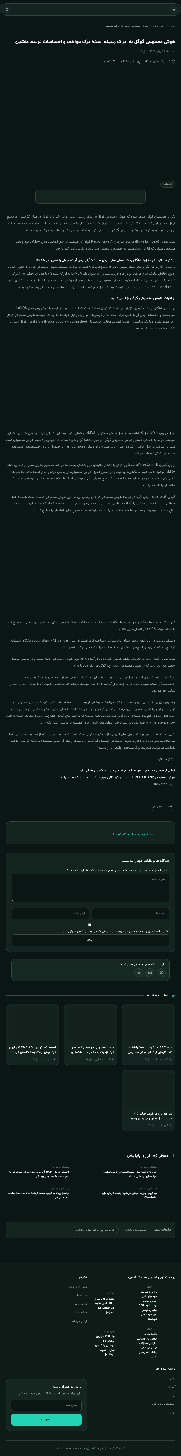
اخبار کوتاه (159, 26)
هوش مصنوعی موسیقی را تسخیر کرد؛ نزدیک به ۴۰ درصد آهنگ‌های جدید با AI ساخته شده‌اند (92, 1052)
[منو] (173, 9)
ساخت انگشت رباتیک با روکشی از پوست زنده (102, 702)
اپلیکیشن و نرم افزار (163, 1404)
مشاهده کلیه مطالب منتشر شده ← (133, 834)
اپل (173, 1395)
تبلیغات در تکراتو (77, 1287)
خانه (172, 26)
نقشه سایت (80, 1312)
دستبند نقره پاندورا (135, 1230)
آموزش (171, 1387)
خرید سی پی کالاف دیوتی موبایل (95, 1230)
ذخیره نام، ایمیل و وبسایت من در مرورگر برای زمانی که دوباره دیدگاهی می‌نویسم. (116, 931)
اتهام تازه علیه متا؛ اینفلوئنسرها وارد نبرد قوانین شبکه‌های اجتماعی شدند (130, 1174)
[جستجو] (7, 9)
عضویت (46, 1419)
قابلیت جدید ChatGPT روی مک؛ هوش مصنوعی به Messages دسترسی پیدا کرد (39, 1174)
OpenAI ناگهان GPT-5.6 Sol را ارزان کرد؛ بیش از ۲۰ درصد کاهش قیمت (32, 1050)
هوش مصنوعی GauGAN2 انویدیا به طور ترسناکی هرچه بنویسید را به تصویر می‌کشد (117, 777)
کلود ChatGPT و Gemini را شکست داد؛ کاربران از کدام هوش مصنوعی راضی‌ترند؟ (149, 1052)
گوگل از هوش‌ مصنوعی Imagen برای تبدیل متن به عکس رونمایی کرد (127, 770)
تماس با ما (80, 1304)
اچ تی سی (169, 1412)
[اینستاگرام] (149, 972)
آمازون (171, 1378)
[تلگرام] (138, 972)
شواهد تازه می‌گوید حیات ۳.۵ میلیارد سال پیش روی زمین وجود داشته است (151, 1118)
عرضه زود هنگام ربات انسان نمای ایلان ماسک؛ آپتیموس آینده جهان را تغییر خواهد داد (95, 260)
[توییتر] (161, 972)
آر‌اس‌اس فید (79, 1321)
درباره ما (82, 1295)
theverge (160, 784)
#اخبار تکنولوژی (162, 807)
